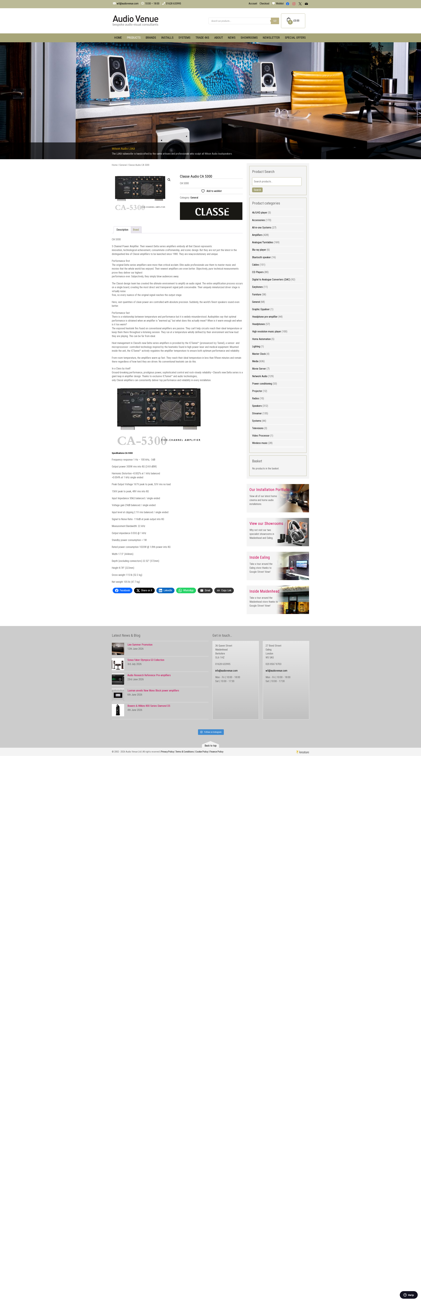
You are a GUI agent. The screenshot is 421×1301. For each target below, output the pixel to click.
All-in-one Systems (261, 227)
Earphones (257, 286)
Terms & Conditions (184, 751)
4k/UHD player (259, 212)
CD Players (258, 272)
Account (253, 3)
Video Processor (261, 435)
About (218, 37)
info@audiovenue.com (226, 670)
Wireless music (260, 443)
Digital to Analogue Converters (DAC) (271, 279)
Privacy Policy (167, 751)
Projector (257, 391)
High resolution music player (266, 331)
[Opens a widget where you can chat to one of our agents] (409, 1295)
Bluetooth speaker (261, 257)
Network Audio (259, 376)
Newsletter (271, 37)
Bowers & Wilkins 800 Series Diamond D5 (148, 705)
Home (118, 37)
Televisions (257, 428)
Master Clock (259, 353)
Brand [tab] (136, 229)
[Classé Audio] (211, 211)
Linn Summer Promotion (139, 644)
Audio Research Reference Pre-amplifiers (149, 675)
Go (274, 20)
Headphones (258, 324)
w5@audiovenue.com (127, 3)
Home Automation (261, 339)
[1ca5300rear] (143, 193)
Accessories (258, 220)
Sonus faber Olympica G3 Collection (145, 660)
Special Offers (295, 37)
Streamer (257, 413)
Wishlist (280, 3)
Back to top (211, 745)
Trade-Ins (202, 37)
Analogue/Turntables (262, 242)
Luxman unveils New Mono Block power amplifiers (153, 690)
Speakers (257, 405)
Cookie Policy (201, 751)
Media (255, 361)
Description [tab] (122, 229)
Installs (167, 37)
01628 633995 (173, 3)
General (123, 164)
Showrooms (249, 37)
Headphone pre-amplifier (265, 316)
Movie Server (259, 368)
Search (257, 189)
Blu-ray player (259, 249)
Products (134, 37)
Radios (255, 398)
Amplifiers (257, 235)
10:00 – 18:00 (152, 3)
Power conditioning (262, 383)
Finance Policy (216, 751)
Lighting (256, 346)
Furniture (256, 294)
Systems (184, 37)
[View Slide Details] (210, 100)
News (231, 37)
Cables (255, 264)
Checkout (264, 3)
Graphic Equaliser (261, 309)
